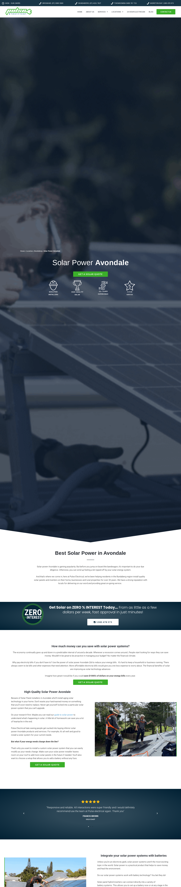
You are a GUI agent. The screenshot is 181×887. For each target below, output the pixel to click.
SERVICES (102, 12)
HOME (79, 12)
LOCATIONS (116, 12)
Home (22, 251)
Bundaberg (38, 251)
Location (29, 251)
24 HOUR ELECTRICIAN (136, 12)
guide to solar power (63, 715)
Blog (151, 12)
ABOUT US (90, 12)
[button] (24, 813)
